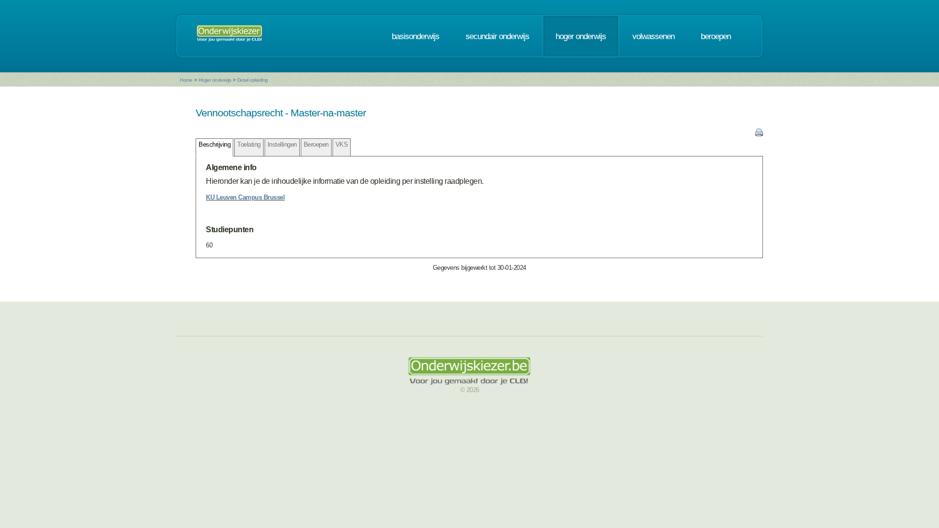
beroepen (716, 36)
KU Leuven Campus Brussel (245, 197)
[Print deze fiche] (759, 134)
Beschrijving (214, 144)
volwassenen (653, 36)
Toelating (249, 144)
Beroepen (316, 144)
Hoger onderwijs (215, 80)
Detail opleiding (252, 80)
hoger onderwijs (581, 36)
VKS (341, 144)
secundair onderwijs (497, 36)
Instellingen (282, 144)
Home (186, 80)
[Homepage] (229, 36)
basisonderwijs (415, 36)
